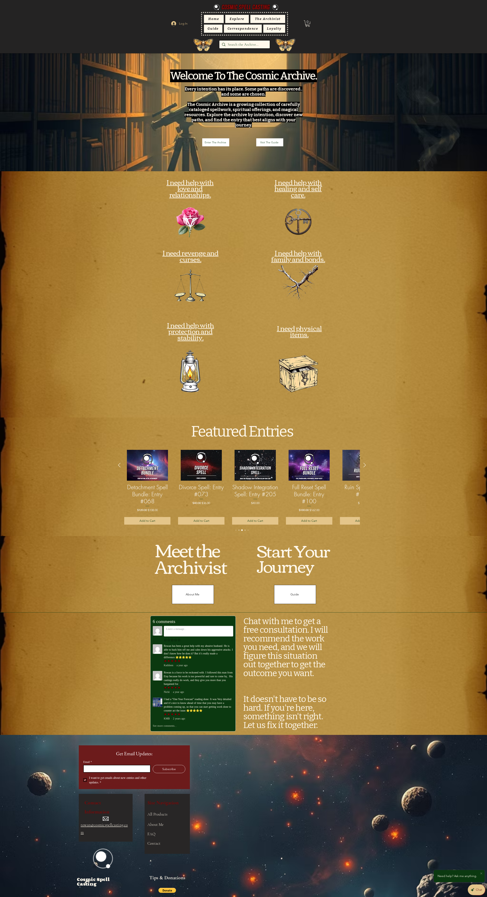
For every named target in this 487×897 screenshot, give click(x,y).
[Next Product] (364, 465)
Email (87, 761)
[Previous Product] (119, 465)
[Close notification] (481, 873)
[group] (241, 487)
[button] (307, 23)
